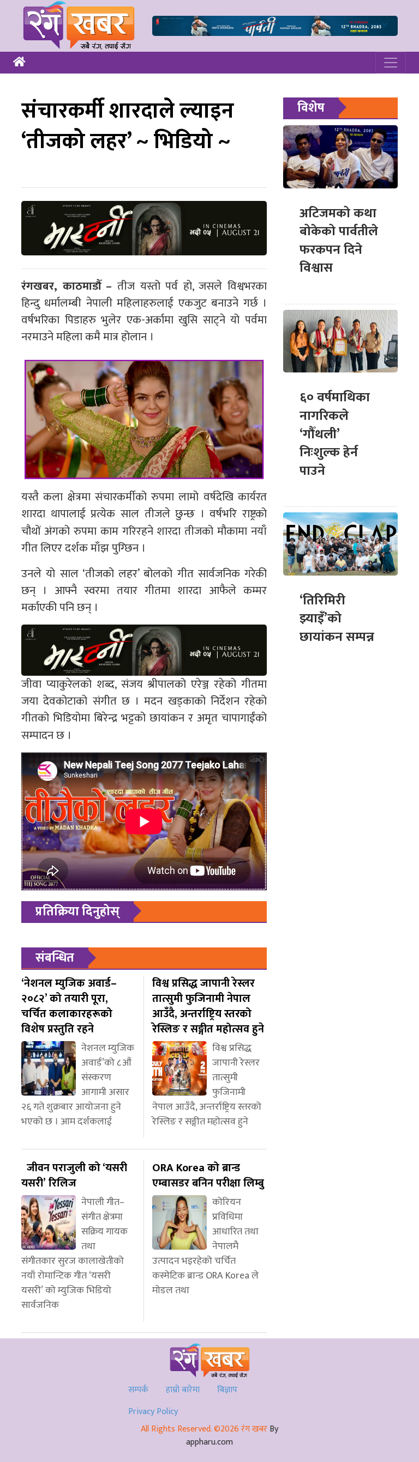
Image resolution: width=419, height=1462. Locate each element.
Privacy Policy (153, 1411)
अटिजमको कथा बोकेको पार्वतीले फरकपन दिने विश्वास (339, 241)
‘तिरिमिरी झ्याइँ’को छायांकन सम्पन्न (337, 619)
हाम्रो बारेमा (183, 1390)
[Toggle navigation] (390, 63)
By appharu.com (232, 1435)
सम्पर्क (138, 1390)
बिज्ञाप (227, 1390)
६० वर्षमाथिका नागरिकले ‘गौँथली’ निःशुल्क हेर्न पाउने (335, 434)
